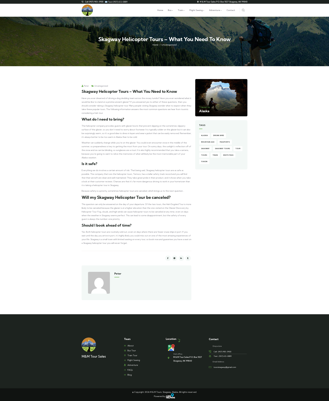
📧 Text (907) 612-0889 (116, 2)
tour (237, 148)
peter (86, 86)
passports (225, 142)
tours (204, 155)
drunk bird (218, 135)
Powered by (160, 396)
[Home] (87, 10)
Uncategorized (169, 44)
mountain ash (207, 142)
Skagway (205, 148)
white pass (228, 155)
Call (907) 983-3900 (94, 2)
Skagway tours (222, 148)
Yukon (204, 161)
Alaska (204, 135)
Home (155, 44)
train (215, 155)
